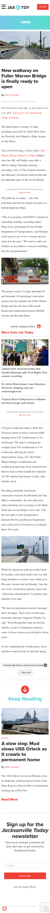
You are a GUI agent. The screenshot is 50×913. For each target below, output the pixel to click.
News (26, 22)
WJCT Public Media (15, 906)
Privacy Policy (44, 906)
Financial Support (30, 906)
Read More (9, 799)
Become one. (25, 192)
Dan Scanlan (12, 95)
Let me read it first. (25, 887)
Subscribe (25, 876)
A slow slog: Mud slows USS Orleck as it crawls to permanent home (24, 751)
